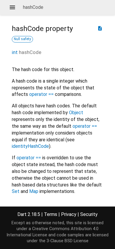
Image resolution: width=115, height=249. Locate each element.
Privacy (68, 214)
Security (89, 214)
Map (33, 191)
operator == (41, 94)
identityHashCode (30, 146)
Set (15, 191)
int (15, 52)
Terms (50, 214)
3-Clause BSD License (67, 240)
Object (76, 112)
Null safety (22, 39)
